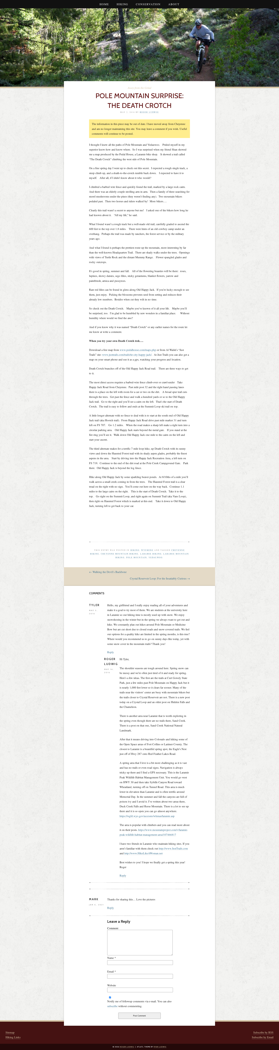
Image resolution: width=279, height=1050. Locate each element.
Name (110, 958)
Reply (110, 652)
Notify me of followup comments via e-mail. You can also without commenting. (139, 1003)
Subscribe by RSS (263, 1032)
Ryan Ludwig (160, 1047)
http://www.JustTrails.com (173, 848)
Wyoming (147, 550)
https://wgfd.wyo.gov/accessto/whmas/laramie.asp (147, 816)
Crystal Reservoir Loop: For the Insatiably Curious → (160, 578)
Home (104, 4)
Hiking (122, 4)
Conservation (148, 4)
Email (110, 971)
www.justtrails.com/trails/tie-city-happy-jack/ (127, 354)
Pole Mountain (136, 557)
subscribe (112, 1006)
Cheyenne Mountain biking (119, 554)
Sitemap (10, 1032)
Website (111, 985)
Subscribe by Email (262, 1037)
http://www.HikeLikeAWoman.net (143, 853)
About (173, 4)
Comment (112, 928)
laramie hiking (151, 554)
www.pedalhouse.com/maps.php (138, 350)
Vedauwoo (156, 557)
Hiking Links (13, 1037)
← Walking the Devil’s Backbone (108, 572)
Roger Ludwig (149, 112)
